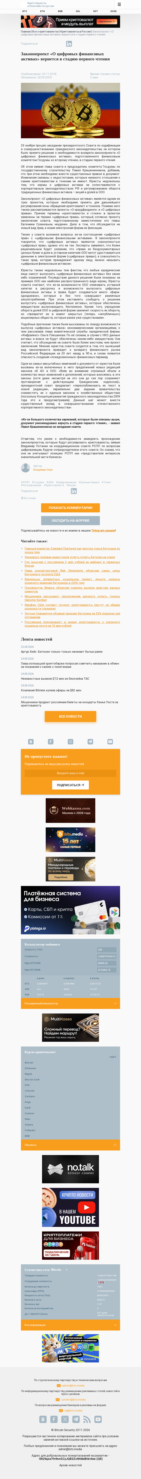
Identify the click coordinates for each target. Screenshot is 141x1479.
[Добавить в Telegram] (61, 44)
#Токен (106, 482)
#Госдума (38, 482)
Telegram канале (103, 530)
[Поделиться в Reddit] (86, 44)
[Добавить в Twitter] (52, 44)
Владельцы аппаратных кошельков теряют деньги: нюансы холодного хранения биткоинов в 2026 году (72, 581)
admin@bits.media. (70, 1449)
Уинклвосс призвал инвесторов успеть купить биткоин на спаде (70, 557)
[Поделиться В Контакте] (77, 44)
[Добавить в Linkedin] (69, 44)
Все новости (70, 716)
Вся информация (35, 1325)
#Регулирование (31, 485)
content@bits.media (73, 1399)
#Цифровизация (66, 482)
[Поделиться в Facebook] (44, 44)
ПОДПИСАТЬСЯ (68, 785)
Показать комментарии (70, 508)
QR (99, 1459)
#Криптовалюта (54, 485)
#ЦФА (50, 482)
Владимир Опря (43, 469)
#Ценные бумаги (89, 482)
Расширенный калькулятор (41, 1003)
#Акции (71, 485)
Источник (30, 498)
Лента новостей (36, 639)
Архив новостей (70, 1465)
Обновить (31, 1145)
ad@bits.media (73, 1410)
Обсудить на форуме (70, 520)
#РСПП (25, 482)
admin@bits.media (73, 1385)
